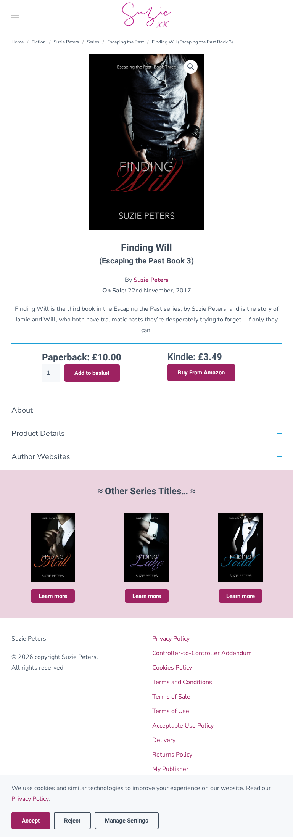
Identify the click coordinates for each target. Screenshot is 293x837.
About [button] (22, 410)
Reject (72, 820)
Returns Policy (172, 754)
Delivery (163, 740)
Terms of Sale (171, 696)
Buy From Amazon (201, 372)
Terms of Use (170, 711)
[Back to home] (147, 15)
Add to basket (91, 373)
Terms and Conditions (182, 682)
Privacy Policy (171, 639)
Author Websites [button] (40, 456)
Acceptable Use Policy (183, 725)
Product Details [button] (38, 433)
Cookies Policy (172, 667)
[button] (15, 15)
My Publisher (170, 769)
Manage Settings (126, 820)
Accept (31, 820)
